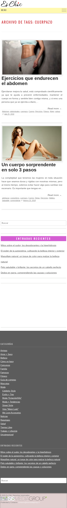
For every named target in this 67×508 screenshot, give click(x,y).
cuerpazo (24, 111)
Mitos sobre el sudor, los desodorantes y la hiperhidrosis (28, 245)
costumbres (14, 198)
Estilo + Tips (8, 394)
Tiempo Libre (6, 427)
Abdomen (5, 111)
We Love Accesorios (11, 413)
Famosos (4, 372)
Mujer (52, 111)
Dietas (37, 198)
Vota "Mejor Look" (10, 409)
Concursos (5, 365)
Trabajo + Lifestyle (8, 431)
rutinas (57, 111)
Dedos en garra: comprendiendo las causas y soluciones (29, 272)
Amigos (3, 350)
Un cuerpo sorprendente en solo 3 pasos (29, 167)
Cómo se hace (7, 361)
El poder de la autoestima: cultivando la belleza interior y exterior (33, 251)
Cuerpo (31, 111)
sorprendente (15, 200)
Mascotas (4, 383)
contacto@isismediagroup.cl (29, 502)
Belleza (3, 358)
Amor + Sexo (6, 354)
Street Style (7, 405)
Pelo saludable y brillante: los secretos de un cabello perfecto (31, 267)
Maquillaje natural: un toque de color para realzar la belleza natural (30, 459)
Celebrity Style (9, 391)
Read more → (55, 108)
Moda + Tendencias (11, 402)
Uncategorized (6, 434)
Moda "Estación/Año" (12, 398)
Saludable (5, 200)
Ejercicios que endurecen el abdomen (30, 81)
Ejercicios (39, 111)
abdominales (15, 111)
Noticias (4, 416)
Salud (3, 424)
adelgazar (5, 198)
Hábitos (52, 198)
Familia (3, 369)
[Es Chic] (33, 4)
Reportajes (5, 420)
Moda (2, 387)
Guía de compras (8, 380)
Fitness (46, 111)
